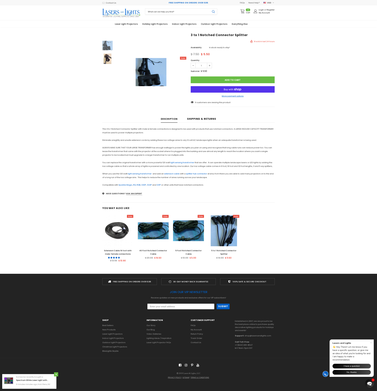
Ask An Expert (134, 193)
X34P (149, 184)
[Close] (56, 374)
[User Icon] (255, 11)
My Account (264, 12)
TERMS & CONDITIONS (199, 377)
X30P (143, 184)
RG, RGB (136, 184)
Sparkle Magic (125, 184)
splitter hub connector (196, 173)
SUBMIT (223, 306)
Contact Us (111, 2)
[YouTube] (197, 365)
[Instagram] (185, 365)
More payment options (233, 96)
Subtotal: (195, 71)
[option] (151, 72)
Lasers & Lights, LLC (191, 373)
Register (271, 9)
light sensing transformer (182, 162)
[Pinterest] (191, 365)
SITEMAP (186, 377)
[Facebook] (179, 365)
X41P (159, 184)
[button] (114, 257)
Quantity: (195, 60)
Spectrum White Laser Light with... (32, 380)
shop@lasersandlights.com (258, 335)
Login (261, 9)
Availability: (196, 47)
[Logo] (121, 12)
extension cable (172, 173)
